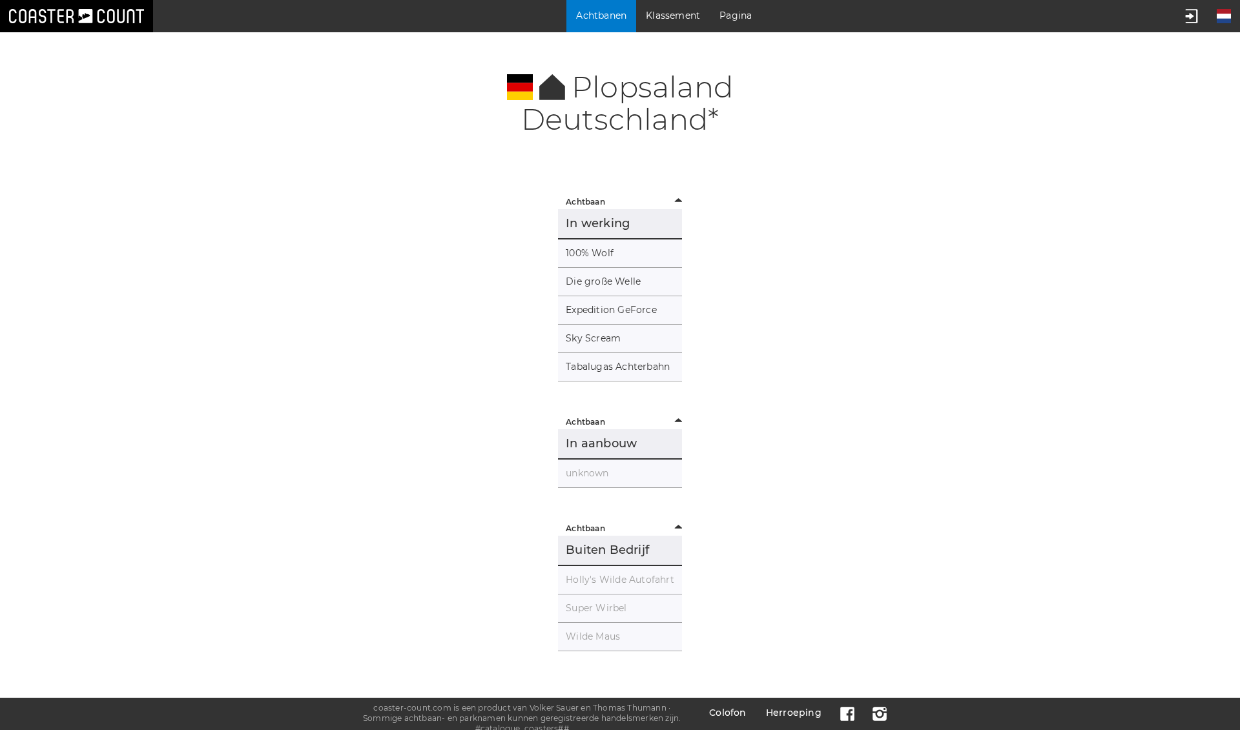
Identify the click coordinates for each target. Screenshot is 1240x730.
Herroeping (794, 712)
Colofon (727, 712)
